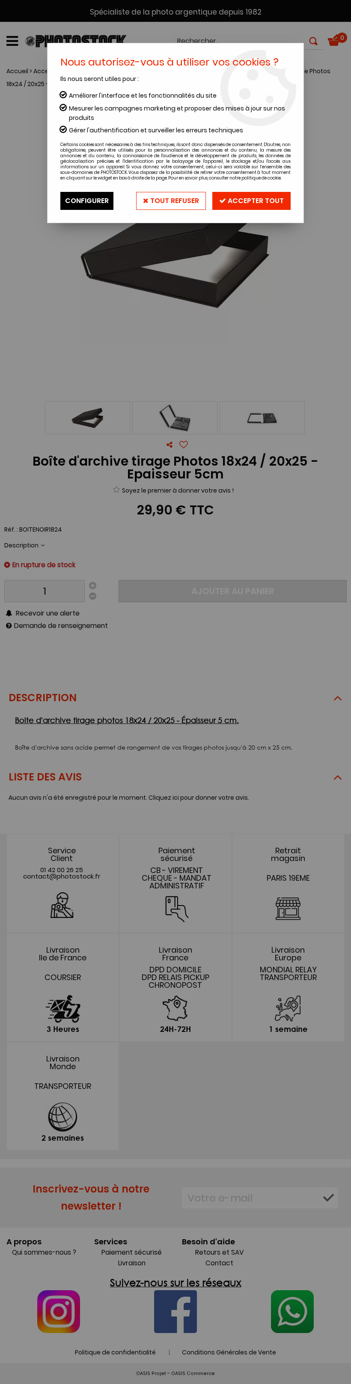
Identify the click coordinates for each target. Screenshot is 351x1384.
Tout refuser (174, 201)
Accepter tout (255, 201)
